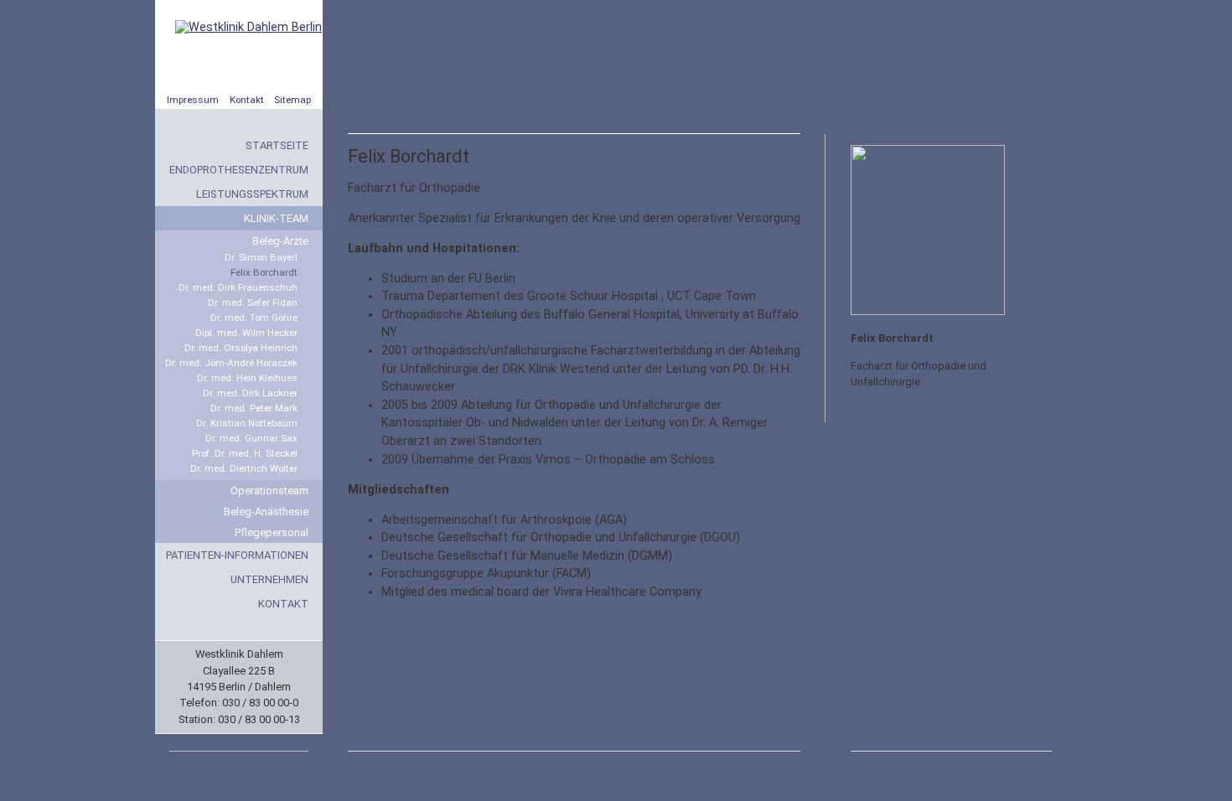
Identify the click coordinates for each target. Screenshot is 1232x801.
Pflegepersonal (271, 532)
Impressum (193, 100)
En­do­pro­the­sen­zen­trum (238, 169)
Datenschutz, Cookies (503, 760)
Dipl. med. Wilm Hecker (246, 332)
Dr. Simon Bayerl (261, 257)
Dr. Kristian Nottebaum (247, 423)
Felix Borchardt (264, 272)
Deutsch (244, 760)
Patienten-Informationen (237, 555)
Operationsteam (269, 490)
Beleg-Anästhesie (266, 511)
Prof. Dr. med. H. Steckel (245, 453)
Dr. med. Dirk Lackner (250, 393)
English (293, 760)
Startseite (277, 145)
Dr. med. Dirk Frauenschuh (238, 287)
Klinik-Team (276, 218)
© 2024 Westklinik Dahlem (902, 760)
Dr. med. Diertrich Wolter (244, 468)
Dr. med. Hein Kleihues (247, 378)
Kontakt (247, 100)
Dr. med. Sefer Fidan (253, 302)
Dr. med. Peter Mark (254, 408)
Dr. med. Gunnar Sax (251, 438)
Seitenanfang (372, 760)
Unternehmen (269, 579)
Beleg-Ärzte (280, 241)
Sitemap (292, 100)
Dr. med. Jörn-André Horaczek (231, 363)
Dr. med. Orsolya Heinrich (241, 348)
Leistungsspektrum (252, 194)
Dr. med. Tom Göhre (254, 317)
